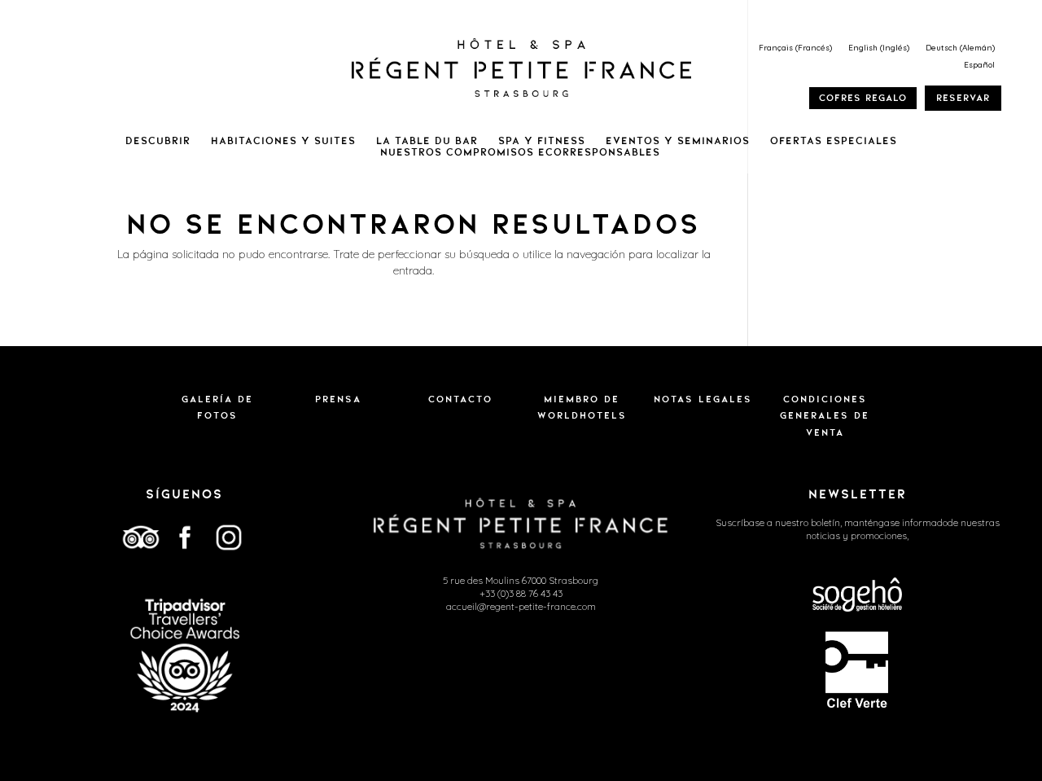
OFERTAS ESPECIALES (833, 141)
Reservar (963, 97)
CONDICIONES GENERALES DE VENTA (824, 415)
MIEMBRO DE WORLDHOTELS (582, 407)
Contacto (460, 399)
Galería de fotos (217, 407)
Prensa (338, 399)
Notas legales (703, 399)
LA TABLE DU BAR (427, 141)
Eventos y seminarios (678, 141)
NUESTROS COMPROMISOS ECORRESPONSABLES (520, 152)
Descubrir (157, 141)
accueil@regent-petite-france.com (521, 606)
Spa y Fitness (541, 141)
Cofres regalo (863, 97)
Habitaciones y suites (283, 141)
